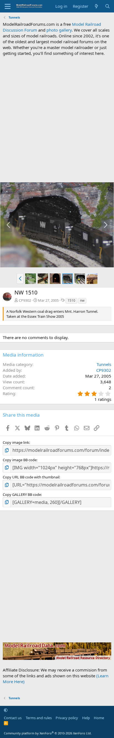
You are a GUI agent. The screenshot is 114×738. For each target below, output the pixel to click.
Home (99, 717)
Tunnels (104, 364)
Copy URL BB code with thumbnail (31, 477)
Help (86, 717)
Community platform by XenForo (48, 733)
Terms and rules (39, 717)
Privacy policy (67, 717)
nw (82, 300)
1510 (71, 300)
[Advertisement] (57, 119)
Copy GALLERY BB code (22, 494)
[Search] (107, 6)
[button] (20, 278)
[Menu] (7, 6)
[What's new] (96, 6)
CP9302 (25, 300)
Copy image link (16, 442)
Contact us (13, 717)
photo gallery (59, 30)
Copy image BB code (20, 459)
